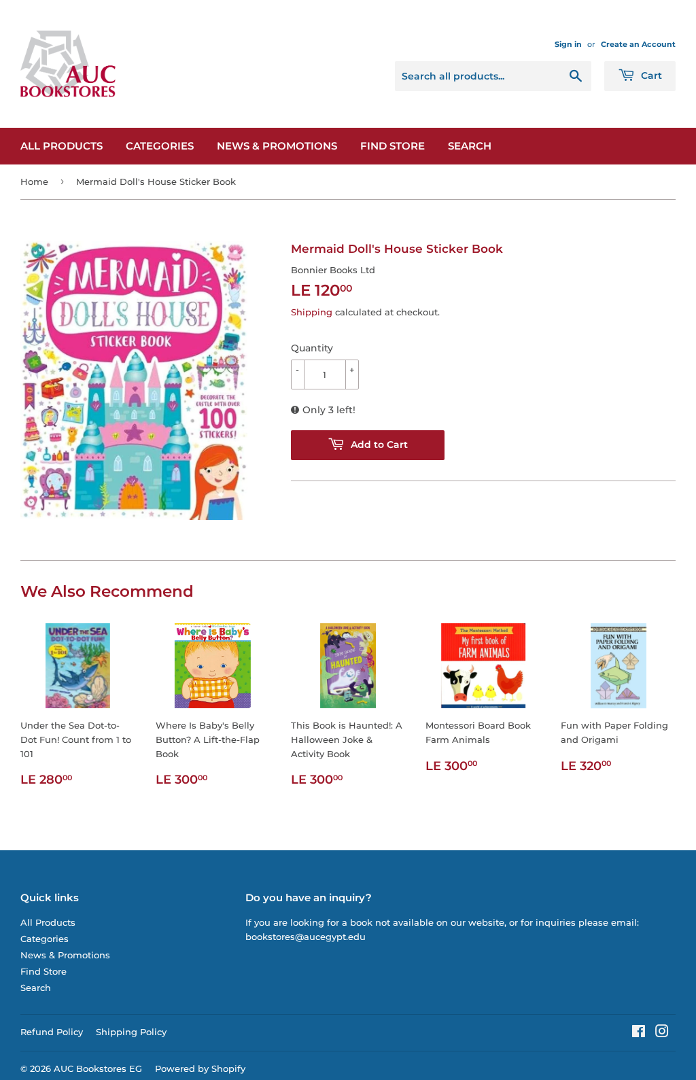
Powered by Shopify (200, 1068)
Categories (160, 145)
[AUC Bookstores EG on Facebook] (638, 1033)
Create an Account (638, 44)
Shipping (311, 312)
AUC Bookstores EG (98, 1068)
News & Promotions (277, 145)
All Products (61, 145)
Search (469, 145)
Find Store (392, 145)
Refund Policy (51, 1031)
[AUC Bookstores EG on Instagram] (662, 1033)
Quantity (312, 348)
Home (34, 181)
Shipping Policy (131, 1031)
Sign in (568, 44)
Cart (650, 75)
